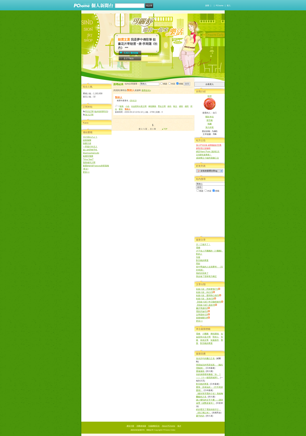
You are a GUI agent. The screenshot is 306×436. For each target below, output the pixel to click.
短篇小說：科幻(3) (204, 292)
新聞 (207, 5)
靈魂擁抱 (200, 371)
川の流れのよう (90, 137)
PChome (219, 5)
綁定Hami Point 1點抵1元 (207, 151)
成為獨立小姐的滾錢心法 (207, 158)
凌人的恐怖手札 (90, 150)
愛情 (121, 109)
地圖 (210, 124)
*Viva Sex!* (88, 159)
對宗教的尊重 (202, 260)
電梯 (198, 247)
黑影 (198, 263)
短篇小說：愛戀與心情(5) (207, 295)
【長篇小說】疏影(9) (205, 305)
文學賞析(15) (202, 314)
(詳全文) (133, 100)
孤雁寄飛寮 (88, 156)
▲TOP (164, 129)
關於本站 (209, 117)
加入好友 (209, 127)
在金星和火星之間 (138, 106)
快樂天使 (87, 143)
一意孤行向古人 (90, 146)
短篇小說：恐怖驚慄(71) (207, 289)
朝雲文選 (124, 39)
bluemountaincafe (91, 153)
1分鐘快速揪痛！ (204, 155)
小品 (127, 106)
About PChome (168, 426)
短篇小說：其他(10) (205, 298)
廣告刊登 (130, 426)
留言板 (210, 120)
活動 (128, 59)
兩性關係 (152, 106)
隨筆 (122, 106)
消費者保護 (141, 426)
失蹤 (198, 257)
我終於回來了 (202, 273)
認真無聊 (87, 140)
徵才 (179, 426)
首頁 (122, 59)
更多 (199, 321)
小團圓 (205, 334)
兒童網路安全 (154, 426)
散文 (175, 106)
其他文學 (204, 340)
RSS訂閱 (89, 111)
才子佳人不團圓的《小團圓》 (209, 251)
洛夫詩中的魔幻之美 (205, 358)
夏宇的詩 (200, 416)
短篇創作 (215, 340)
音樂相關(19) (202, 318)
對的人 (199, 254)
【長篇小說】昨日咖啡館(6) (208, 302)
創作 (169, 106)
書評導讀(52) (202, 308)
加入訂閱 (89, 115)
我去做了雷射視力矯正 (206, 276)
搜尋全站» (146, 90)
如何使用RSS (101, 111)
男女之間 (162, 106)
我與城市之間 (89, 162)
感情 (181, 106)
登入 (229, 5)
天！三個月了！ (203, 244)
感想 (187, 106)
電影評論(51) (202, 311)
